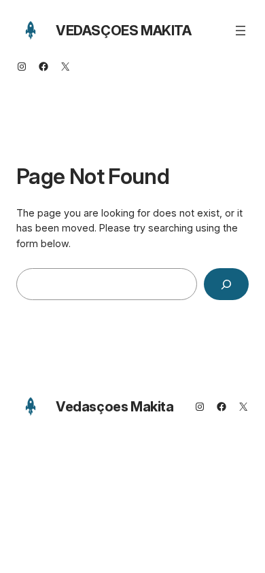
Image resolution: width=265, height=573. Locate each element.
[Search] (226, 284)
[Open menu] (240, 30)
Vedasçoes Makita (124, 30)
